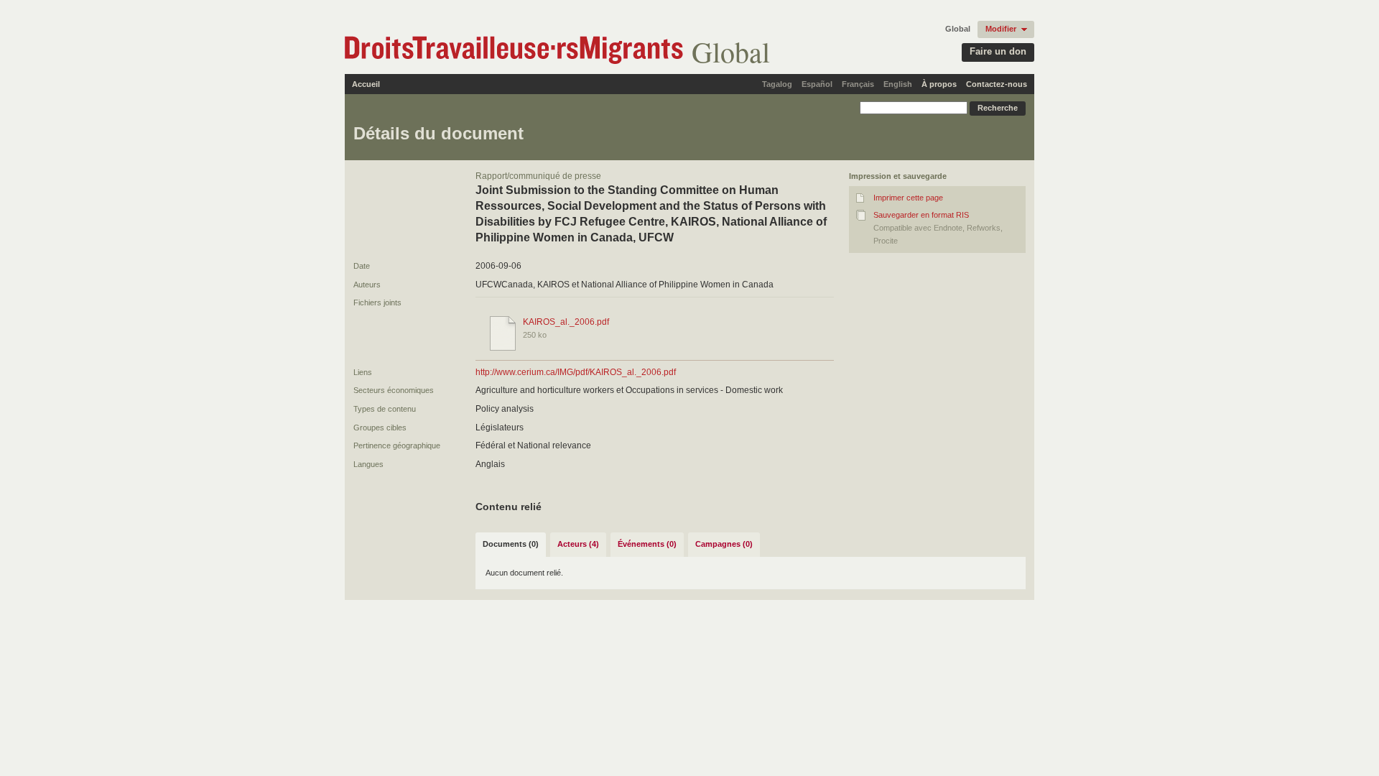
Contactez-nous (996, 84)
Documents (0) (511, 544)
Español (817, 84)
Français (858, 84)
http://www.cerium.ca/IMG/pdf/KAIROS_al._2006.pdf (575, 372)
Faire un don (998, 51)
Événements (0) (647, 544)
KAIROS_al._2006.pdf (566, 322)
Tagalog (777, 84)
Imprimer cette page (908, 197)
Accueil (366, 84)
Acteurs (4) (578, 544)
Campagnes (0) (724, 544)
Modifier (1000, 28)
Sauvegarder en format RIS (921, 215)
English (897, 84)
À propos (939, 84)
